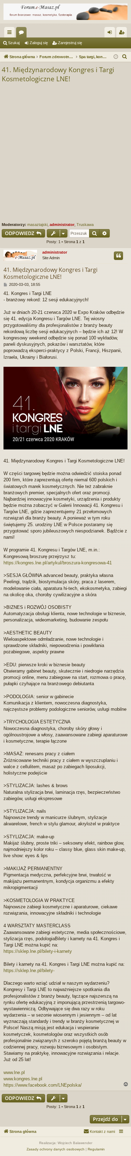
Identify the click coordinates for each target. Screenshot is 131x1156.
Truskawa (85, 224)
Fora (23, 33)
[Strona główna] (65, 11)
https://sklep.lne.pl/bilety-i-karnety (37, 951)
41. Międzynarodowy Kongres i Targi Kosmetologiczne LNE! (58, 74)
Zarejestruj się (70, 43)
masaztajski (37, 224)
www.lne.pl (14, 1072)
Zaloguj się (39, 43)
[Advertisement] (65, 153)
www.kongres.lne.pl (22, 1078)
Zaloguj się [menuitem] (111, 33)
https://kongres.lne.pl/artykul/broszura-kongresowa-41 (57, 562)
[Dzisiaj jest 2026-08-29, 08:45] (116, 57)
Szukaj (14, 43)
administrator (62, 224)
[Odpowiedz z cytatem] (118, 256)
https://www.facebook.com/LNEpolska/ (42, 1085)
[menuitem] (125, 57)
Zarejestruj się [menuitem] (123, 33)
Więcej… (11, 33)
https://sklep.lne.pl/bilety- (28, 970)
